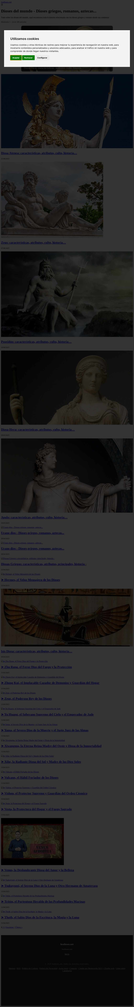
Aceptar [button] (15, 58)
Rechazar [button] (28, 58)
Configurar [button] (42, 58)
